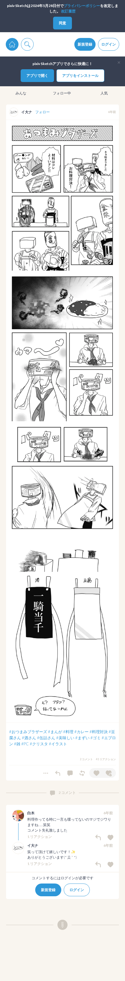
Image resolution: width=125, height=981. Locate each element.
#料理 (68, 731)
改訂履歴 (68, 11)
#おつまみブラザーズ (28, 731)
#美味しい (65, 737)
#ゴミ (95, 737)
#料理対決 (99, 731)
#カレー (81, 731)
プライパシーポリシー (82, 5)
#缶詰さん (46, 737)
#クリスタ (39, 743)
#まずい (82, 737)
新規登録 (85, 44)
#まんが (55, 731)
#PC (25, 743)
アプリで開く (37, 75)
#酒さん (29, 737)
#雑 (17, 743)
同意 (62, 23)
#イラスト (58, 743)
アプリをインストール (80, 75)
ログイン (108, 44)
